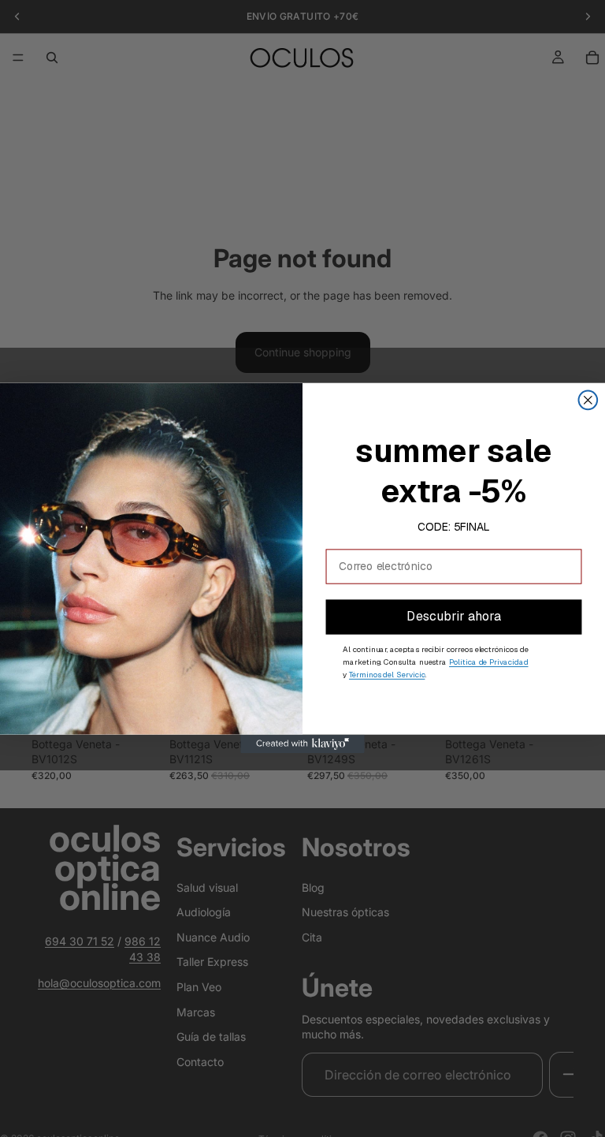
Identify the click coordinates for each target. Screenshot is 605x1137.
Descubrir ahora (453, 617)
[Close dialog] (588, 400)
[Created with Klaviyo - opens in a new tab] (302, 744)
